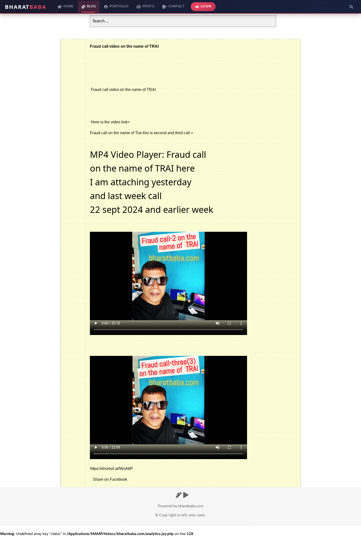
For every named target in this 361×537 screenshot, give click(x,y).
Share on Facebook (110, 479)
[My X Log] (179, 495)
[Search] (351, 7)
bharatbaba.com (190, 506)
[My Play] (185, 495)
